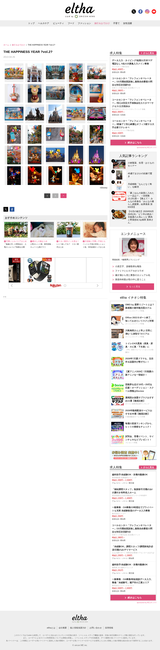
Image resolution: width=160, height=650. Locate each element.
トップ (31, 23)
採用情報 (109, 628)
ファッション (84, 23)
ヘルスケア (43, 23)
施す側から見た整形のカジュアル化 (132, 275)
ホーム (6, 45)
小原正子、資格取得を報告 (128, 266)
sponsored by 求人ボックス (147, 147)
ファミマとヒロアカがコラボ (129, 270)
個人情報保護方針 (78, 628)
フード (71, 23)
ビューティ (58, 23)
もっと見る (134, 286)
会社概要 (63, 628)
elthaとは (51, 628)
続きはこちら (135, 142)
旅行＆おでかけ (102, 23)
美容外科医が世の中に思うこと (130, 279)
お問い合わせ (96, 628)
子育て (116, 23)
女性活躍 (127, 23)
